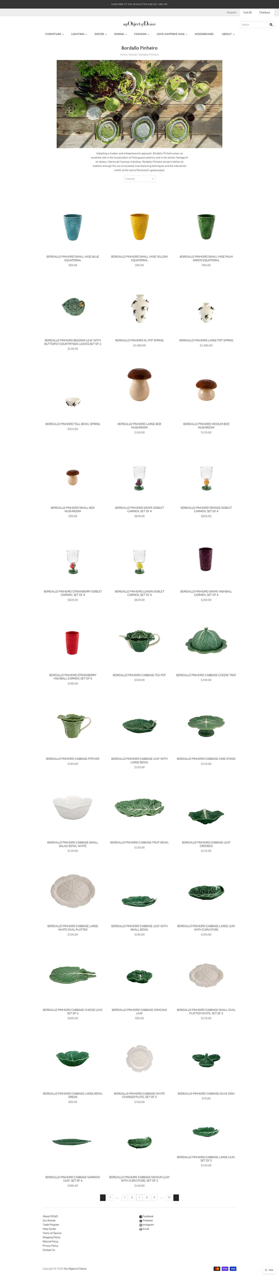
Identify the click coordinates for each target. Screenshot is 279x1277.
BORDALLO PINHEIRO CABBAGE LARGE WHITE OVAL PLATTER (72, 927)
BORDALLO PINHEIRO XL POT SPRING (139, 340)
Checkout (264, 12)
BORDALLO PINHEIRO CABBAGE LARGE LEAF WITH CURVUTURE (206, 927)
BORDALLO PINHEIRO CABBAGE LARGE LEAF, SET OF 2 (206, 1158)
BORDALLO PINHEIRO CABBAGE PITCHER (72, 759)
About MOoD (50, 1216)
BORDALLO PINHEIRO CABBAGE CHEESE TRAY (206, 675)
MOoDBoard (204, 34)
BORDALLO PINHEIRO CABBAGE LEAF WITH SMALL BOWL (139, 927)
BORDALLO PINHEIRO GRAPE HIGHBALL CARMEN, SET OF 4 (206, 593)
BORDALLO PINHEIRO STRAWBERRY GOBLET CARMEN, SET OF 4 (73, 593)
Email (145, 1229)
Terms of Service (52, 1233)
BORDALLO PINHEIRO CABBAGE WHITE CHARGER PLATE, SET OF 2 (139, 1095)
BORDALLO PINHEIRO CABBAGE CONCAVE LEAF (139, 1011)
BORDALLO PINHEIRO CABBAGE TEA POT (139, 675)
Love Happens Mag (171, 34)
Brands (133, 54)
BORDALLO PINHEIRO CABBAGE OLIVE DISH (206, 1093)
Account (231, 12)
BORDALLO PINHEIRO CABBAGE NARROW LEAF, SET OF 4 (72, 1179)
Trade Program (51, 1225)
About (227, 34)
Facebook (148, 1216)
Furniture (53, 34)
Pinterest (147, 1220)
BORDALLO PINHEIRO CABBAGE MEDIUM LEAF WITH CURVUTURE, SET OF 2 (139, 1179)
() (247, 12)
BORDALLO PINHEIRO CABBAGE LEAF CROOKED (206, 844)
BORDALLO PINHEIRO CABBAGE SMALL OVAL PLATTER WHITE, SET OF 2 (206, 1011)
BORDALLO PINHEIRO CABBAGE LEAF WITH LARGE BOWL (139, 760)
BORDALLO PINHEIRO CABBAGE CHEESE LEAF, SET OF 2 (73, 1011)
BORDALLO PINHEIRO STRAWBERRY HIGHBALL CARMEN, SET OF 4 (72, 676)
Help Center (49, 1229)
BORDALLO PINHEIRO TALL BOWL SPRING (73, 424)
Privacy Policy (50, 1246)
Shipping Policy (51, 1237)
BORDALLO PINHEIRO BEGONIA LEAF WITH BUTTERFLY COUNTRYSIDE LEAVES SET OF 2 (72, 342)
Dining (119, 34)
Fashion (140, 34)
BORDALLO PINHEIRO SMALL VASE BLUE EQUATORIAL (72, 258)
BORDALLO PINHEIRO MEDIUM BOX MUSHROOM (206, 425)
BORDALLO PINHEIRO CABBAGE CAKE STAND (206, 759)
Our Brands (49, 1220)
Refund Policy (50, 1241)
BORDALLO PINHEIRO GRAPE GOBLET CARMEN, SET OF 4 (139, 509)
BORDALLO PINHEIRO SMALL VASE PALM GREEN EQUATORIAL (206, 258)
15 (169, 1197)
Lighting (77, 34)
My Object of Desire (75, 1269)
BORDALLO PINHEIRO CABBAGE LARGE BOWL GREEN (73, 1095)
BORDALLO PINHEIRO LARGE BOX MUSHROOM (139, 425)
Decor (99, 34)
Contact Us (49, 1250)
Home (123, 54)
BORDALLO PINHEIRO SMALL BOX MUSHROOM (73, 509)
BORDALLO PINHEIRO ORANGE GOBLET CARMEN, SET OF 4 (206, 509)
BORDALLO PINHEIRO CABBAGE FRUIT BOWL (139, 842)
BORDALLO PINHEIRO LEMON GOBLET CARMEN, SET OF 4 (139, 593)
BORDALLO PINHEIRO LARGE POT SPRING (206, 340)
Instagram (148, 1225)
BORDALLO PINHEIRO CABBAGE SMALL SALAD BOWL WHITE (72, 844)
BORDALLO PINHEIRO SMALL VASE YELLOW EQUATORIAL (139, 258)
